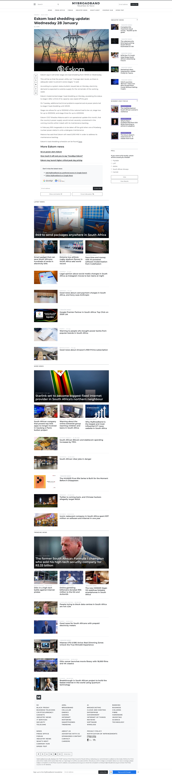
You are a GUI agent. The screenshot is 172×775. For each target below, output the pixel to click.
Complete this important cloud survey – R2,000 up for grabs (129, 29)
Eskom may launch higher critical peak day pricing (61, 160)
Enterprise (92, 712)
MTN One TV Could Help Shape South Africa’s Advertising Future (128, 58)
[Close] (138, 772)
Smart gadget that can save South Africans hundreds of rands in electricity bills (44, 260)
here (80, 141)
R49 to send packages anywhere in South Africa (70, 235)
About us (66, 731)
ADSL (64, 705)
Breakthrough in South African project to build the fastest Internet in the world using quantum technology (83, 682)
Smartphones (68, 722)
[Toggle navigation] (35, 4)
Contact (66, 739)
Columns (116, 710)
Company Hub (108, 10)
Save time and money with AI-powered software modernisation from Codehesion (96, 260)
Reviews (91, 720)
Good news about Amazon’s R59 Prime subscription (84, 350)
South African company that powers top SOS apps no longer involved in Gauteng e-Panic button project (45, 425)
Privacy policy (94, 731)
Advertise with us (71, 734)
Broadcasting (65, 347)
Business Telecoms (46, 710)
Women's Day (125, 106)
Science (62, 678)
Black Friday (43, 707)
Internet (63, 271)
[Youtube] (55, 754)
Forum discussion (86, 194)
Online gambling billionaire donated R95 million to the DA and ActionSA (70, 591)
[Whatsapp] (47, 754)
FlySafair (116, 160)
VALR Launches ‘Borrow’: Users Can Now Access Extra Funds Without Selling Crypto (129, 85)
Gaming (65, 715)
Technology (118, 722)
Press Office (60, 10)
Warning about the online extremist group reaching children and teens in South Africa (70, 424)
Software (92, 722)
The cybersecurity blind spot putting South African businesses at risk (127, 43)
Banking (116, 705)
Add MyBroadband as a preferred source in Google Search (66, 173)
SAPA (38, 27)
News (50, 10)
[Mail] (36, 93)
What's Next (95, 10)
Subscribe (134, 4)
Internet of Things (96, 717)
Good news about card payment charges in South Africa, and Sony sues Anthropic (83, 294)
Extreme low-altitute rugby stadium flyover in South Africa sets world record (71, 260)
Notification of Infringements (102, 734)
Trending (63, 290)
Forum (70, 10)
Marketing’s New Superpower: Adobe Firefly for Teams (128, 71)
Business (38, 232)
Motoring (63, 255)
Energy (37, 15)
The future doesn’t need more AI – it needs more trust (127, 136)
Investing (117, 717)
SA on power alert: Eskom (51, 152)
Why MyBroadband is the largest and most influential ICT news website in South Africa (96, 425)
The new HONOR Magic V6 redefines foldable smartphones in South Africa (96, 591)
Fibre (115, 712)
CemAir (115, 172)
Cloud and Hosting (66, 602)
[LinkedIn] (36, 84)
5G (38, 705)
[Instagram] (60, 754)
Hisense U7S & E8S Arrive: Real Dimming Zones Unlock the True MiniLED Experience (81, 644)
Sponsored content (72, 736)
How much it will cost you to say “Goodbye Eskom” (61, 156)
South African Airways (120, 169)
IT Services (42, 720)
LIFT (114, 163)
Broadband (39, 393)
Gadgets (37, 419)
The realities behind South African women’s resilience (129, 109)
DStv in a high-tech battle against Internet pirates (44, 590)
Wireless (91, 724)
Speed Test (120, 10)
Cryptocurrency (65, 437)
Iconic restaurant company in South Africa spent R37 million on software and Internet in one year (84, 517)
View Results (124, 181)
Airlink (115, 166)
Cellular (66, 710)
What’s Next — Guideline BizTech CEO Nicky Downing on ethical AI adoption (129, 123)
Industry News (81, 10)
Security (63, 419)
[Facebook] (38, 754)
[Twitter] (36, 80)
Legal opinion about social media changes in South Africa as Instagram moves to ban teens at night (83, 275)
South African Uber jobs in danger (75, 459)
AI (88, 705)
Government (93, 715)
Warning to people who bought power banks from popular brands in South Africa (83, 332)
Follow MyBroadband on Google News (59, 175)
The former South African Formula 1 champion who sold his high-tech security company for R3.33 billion (69, 562)
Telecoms (41, 724)
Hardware (117, 715)
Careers (66, 741)
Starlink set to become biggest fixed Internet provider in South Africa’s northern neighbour (69, 397)
